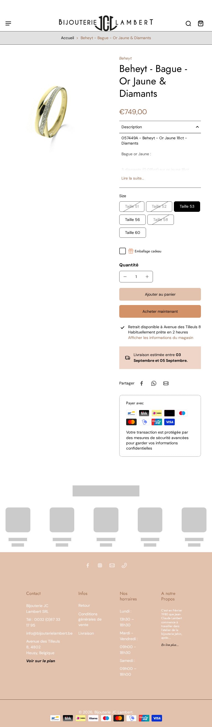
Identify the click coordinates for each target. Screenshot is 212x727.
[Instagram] (100, 565)
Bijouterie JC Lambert (113, 712)
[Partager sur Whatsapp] (154, 383)
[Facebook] (88, 565)
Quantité (129, 265)
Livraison (86, 633)
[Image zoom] (56, 106)
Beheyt (125, 58)
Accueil (67, 37)
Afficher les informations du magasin (160, 337)
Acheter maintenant (160, 311)
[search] (188, 23)
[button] (160, 294)
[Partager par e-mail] (166, 383)
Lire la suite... (132, 178)
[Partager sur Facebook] (142, 383)
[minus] (125, 276)
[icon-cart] (200, 23)
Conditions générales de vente (90, 619)
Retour (84, 605)
